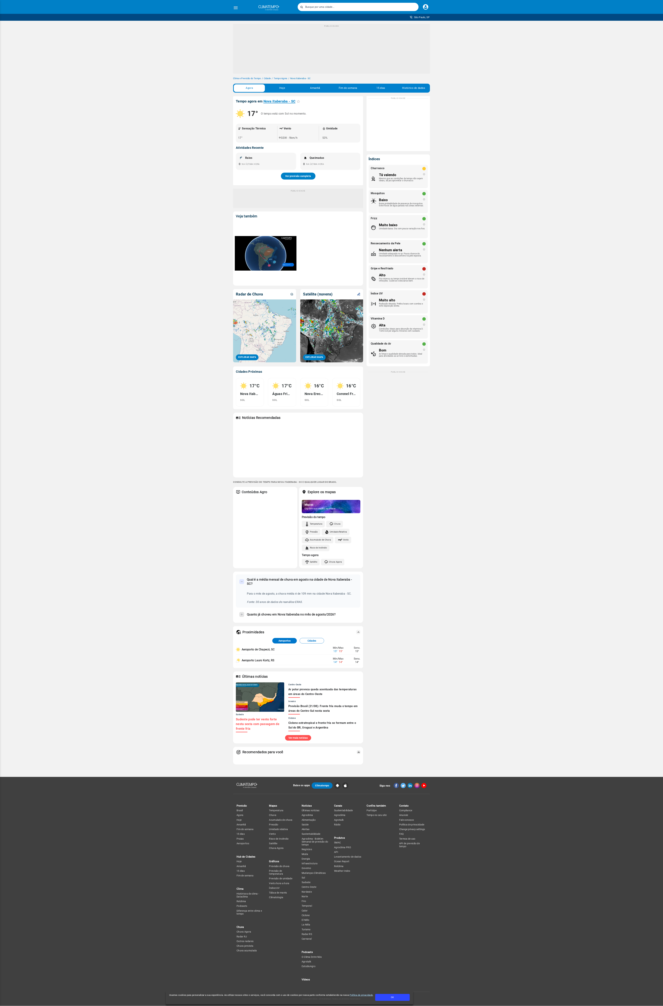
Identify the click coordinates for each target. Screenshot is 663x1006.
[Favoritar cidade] (298, 101)
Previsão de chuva (279, 866)
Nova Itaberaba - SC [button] (279, 101)
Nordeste (307, 891)
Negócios (307, 849)
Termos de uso (407, 838)
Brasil (240, 810)
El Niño (305, 920)
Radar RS (307, 934)
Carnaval (307, 938)
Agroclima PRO (342, 847)
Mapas (273, 805)
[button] (420, 17)
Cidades (312, 640)
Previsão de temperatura (276, 872)
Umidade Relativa (338, 532)
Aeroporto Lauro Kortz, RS (258, 660)
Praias (240, 838)
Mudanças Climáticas (314, 873)
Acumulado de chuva (280, 820)
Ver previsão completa (298, 176)
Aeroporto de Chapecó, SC (258, 649)
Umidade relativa (278, 829)
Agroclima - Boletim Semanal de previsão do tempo (315, 841)
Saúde (305, 824)
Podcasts (242, 906)
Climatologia (276, 897)
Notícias (307, 805)
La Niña (306, 924)
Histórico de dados (413, 88)
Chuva (337, 524)
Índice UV (274, 888)
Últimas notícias (311, 810)
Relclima (241, 901)
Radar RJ (242, 936)
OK (392, 997)
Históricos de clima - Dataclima (248, 895)
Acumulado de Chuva (320, 540)
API (336, 852)
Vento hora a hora (279, 883)
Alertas (306, 829)
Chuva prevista (245, 945)
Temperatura (316, 524)
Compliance (405, 810)
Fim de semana (348, 88)
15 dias (380, 88)
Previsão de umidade (280, 878)
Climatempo (322, 785)
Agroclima (307, 815)
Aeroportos (284, 640)
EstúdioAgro (308, 966)
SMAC (337, 842)
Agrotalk (306, 961)
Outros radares (245, 941)
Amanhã (315, 88)
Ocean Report (341, 861)
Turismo (306, 929)
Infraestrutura (310, 863)
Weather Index (342, 870)
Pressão (314, 532)
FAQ (401, 834)
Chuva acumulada (247, 950)
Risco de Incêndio (318, 548)
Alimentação (309, 820)
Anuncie (403, 815)
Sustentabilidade (311, 834)
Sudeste (306, 882)
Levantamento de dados (347, 856)
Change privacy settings (412, 829)
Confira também (376, 805)
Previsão (242, 805)
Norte (305, 896)
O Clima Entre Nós (312, 957)
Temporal (307, 905)
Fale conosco (406, 820)
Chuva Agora (335, 562)
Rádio (337, 824)
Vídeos (306, 979)
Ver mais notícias (298, 737)
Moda (305, 854)
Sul (303, 877)
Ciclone (306, 915)
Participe (372, 810)
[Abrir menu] (235, 7)
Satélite (313, 562)
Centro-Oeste (309, 887)
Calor (305, 910)
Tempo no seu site (377, 815)
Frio (304, 901)
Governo (306, 868)
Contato (404, 805)
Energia (306, 858)
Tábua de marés (278, 892)
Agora (249, 88)
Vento (346, 540)
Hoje (282, 88)
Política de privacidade (361, 995)
